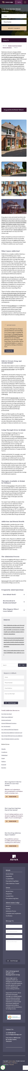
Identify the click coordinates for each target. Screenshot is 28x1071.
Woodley (3, 749)
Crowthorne (4, 752)
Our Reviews (9, 915)
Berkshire (3, 767)
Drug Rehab (9, 876)
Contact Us (9, 351)
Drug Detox (9, 893)
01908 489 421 (12, 1032)
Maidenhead (4, 755)
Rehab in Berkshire (7, 47)
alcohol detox (20, 436)
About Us (8, 906)
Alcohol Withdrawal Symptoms (8, 723)
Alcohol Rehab (9, 874)
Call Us (19, 2)
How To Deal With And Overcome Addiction (11, 735)
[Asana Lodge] (7, 2)
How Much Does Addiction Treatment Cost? (11, 732)
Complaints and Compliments (13, 913)
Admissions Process (11, 911)
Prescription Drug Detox (12, 898)
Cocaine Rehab (10, 878)
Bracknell (3, 764)
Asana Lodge (12, 1061)
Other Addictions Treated (12, 883)
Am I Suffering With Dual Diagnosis (9, 729)
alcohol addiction (18, 229)
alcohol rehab (14, 398)
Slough (3, 758)
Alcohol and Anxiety (6, 720)
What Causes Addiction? (7, 717)
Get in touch (4, 581)
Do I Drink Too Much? (6, 714)
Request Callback (14, 28)
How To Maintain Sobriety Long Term (10, 739)
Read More (12, 796)
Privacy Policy (7, 1062)
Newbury (3, 761)
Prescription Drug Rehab (12, 881)
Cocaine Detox (9, 896)
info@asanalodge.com (15, 1034)
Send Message (12, 703)
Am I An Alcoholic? (5, 726)
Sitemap (14, 1062)
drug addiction (12, 305)
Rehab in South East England (15, 45)
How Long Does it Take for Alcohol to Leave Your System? (13, 783)
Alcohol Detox (9, 891)
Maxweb (11, 1064)
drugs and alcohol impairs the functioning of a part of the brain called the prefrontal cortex (13, 295)
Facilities (8, 908)
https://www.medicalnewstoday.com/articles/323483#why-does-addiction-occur (14, 652)
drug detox (11, 486)
